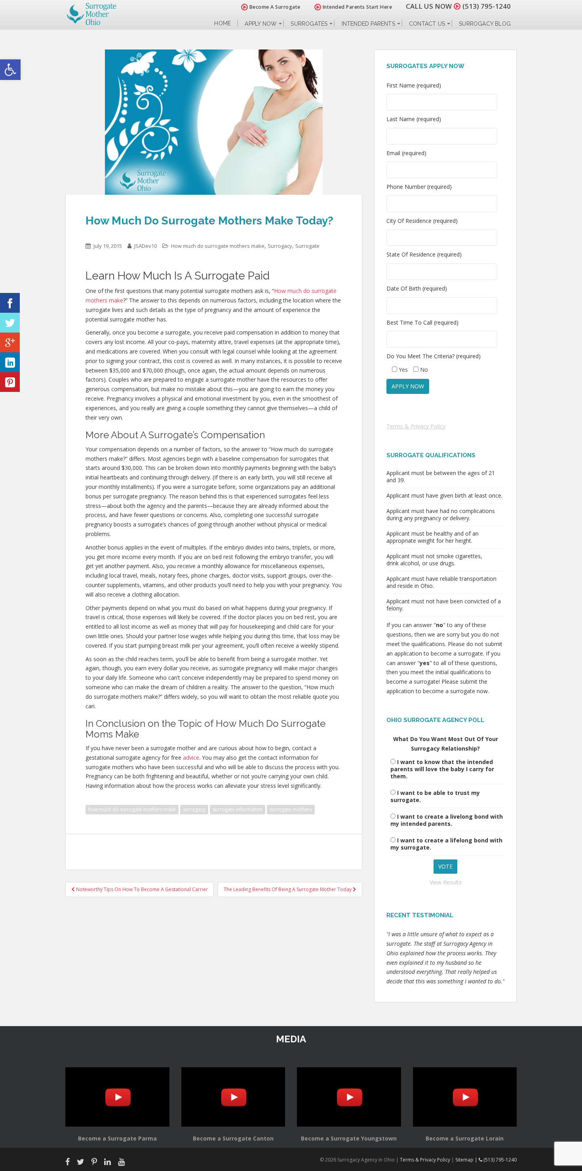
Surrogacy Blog (485, 24)
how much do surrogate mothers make (132, 809)
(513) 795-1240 (486, 6)
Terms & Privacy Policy (415, 426)
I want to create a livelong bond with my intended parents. (446, 820)
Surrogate (307, 245)
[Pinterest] (10, 382)
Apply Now (261, 24)
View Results (446, 882)
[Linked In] (10, 362)
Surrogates (309, 24)
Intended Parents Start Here (356, 7)
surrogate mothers (291, 809)
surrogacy (194, 809)
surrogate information (237, 809)
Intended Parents (368, 24)
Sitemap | (467, 1159)
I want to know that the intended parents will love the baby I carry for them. (442, 769)
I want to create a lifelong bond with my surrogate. (446, 843)
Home (222, 24)
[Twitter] (10, 323)
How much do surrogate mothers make (217, 245)
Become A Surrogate (274, 7)
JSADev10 (145, 245)
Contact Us (427, 24)
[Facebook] (10, 303)
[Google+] (10, 342)
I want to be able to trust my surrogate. (435, 796)
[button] (10, 69)
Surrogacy (280, 245)
